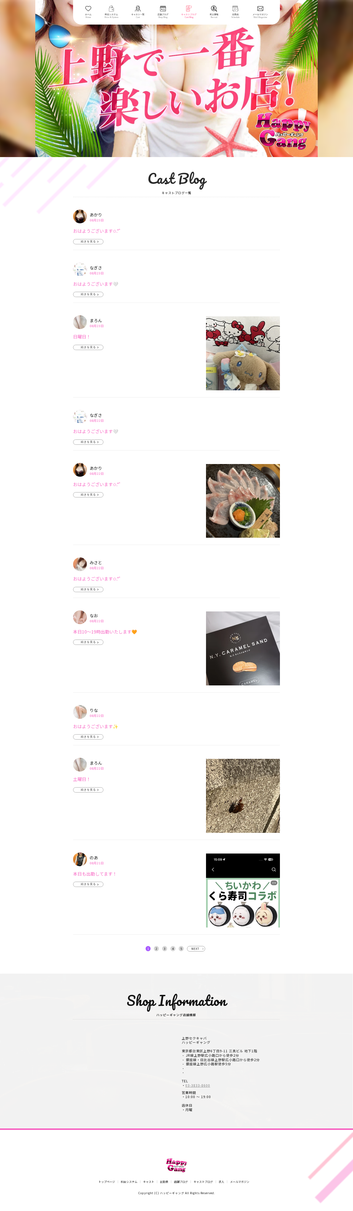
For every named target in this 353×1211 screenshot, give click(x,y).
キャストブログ (203, 1181)
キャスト (148, 1181)
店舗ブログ (181, 1181)
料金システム (129, 1181)
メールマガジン (239, 1181)
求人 (221, 1181)
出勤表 (164, 1181)
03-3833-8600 (197, 1085)
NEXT (195, 949)
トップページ (106, 1181)
